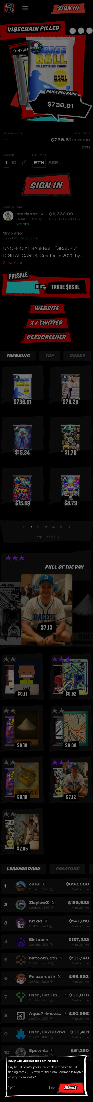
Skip (52, 1087)
